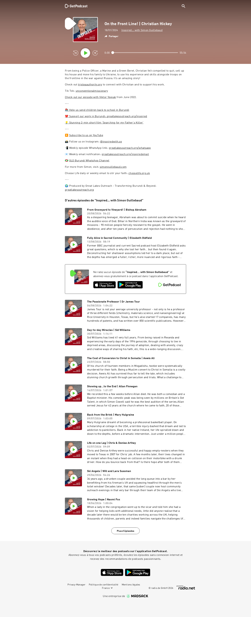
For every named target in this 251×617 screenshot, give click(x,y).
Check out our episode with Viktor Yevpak (90, 97)
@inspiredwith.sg (111, 141)
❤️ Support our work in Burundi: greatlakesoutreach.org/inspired (106, 116)
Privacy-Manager (76, 585)
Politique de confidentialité (103, 585)
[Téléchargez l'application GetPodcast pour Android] (130, 285)
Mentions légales (131, 585)
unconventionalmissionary (92, 91)
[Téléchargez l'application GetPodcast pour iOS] (104, 285)
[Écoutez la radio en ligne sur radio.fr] (186, 587)
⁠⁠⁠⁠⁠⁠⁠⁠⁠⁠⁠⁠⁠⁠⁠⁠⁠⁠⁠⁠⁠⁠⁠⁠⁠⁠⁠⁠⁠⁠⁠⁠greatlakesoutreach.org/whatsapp (130, 148)
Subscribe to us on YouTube (86, 135)
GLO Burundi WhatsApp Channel (89, 160)
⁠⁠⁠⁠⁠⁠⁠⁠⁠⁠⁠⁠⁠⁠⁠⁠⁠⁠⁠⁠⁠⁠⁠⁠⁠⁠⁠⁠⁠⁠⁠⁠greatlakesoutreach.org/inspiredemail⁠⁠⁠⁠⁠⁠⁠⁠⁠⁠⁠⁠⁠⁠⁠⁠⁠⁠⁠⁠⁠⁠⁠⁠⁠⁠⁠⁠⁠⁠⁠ (125, 154)
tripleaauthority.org (90, 84)
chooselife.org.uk (139, 173)
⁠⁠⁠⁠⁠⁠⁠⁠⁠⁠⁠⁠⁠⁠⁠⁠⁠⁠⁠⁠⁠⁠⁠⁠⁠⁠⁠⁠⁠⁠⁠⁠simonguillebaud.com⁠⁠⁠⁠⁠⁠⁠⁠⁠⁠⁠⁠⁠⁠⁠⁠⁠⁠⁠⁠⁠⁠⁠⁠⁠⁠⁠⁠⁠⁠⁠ (113, 167)
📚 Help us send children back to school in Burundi (97, 110)
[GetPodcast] (74, 6)
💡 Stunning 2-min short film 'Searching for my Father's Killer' (104, 122)
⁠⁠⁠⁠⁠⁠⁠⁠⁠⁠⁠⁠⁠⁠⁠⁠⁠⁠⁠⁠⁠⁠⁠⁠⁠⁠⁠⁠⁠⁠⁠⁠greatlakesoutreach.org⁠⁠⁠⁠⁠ (79, 190)
